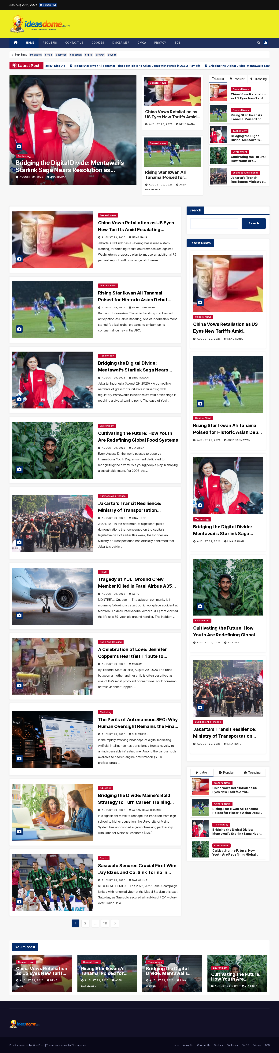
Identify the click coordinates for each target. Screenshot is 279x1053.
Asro (136, 593)
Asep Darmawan (143, 307)
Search (195, 210)
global (48, 54)
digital (88, 54)
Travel (103, 571)
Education (106, 788)
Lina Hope (57, 176)
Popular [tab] (228, 772)
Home (30, 42)
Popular (238, 79)
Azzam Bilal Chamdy (147, 810)
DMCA (142, 42)
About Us (50, 42)
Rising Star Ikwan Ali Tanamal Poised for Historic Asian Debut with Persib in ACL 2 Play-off (170, 180)
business (61, 54)
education (76, 54)
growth (100, 54)
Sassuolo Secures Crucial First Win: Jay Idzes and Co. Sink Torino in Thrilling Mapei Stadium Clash (137, 872)
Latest (219, 79)
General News (158, 82)
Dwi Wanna (139, 880)
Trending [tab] (254, 772)
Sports (104, 858)
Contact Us (74, 42)
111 (105, 923)
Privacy (160, 42)
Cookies (98, 42)
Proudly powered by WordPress (27, 1045)
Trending (260, 79)
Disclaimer (120, 42)
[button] (258, 43)
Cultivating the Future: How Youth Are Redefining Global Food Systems (248, 162)
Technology (240, 131)
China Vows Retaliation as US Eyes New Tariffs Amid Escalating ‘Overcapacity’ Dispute (171, 119)
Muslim (137, 664)
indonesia (36, 54)
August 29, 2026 (32, 176)
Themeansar (79, 1045)
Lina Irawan (140, 377)
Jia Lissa (138, 447)
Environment (240, 151)
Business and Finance (31, 156)
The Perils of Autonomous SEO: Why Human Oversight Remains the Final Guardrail (138, 726)
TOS (178, 42)
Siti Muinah (140, 734)
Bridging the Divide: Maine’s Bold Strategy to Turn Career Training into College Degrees (134, 802)
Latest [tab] (203, 772)
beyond (112, 54)
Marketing (106, 712)
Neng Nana (187, 124)
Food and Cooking (111, 642)
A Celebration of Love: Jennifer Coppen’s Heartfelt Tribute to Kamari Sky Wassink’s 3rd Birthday (136, 656)
